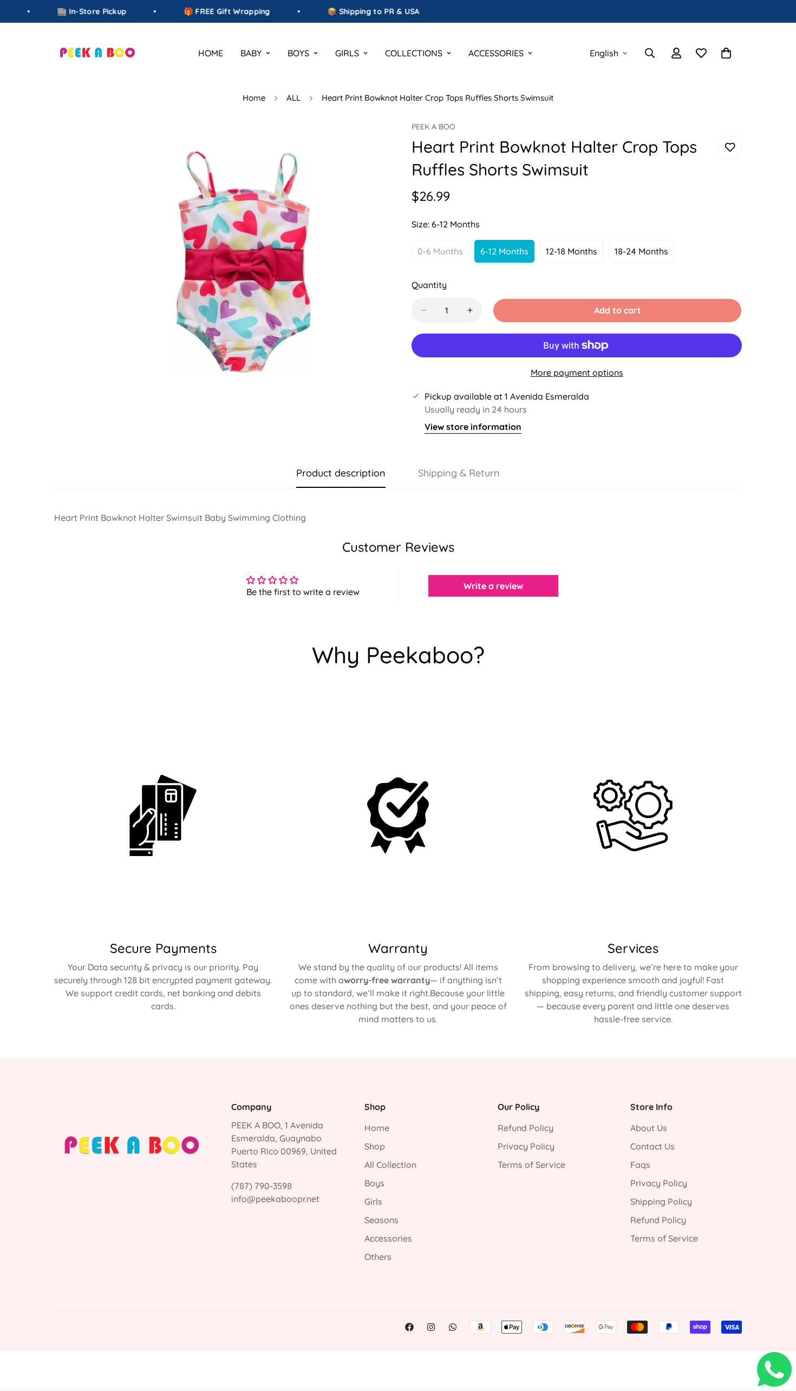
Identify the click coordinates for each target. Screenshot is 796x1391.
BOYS (298, 53)
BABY (251, 53)
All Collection (390, 1164)
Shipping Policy (661, 1201)
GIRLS (347, 53)
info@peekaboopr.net (275, 1198)
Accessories (388, 1238)
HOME (210, 53)
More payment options (577, 372)
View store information (473, 426)
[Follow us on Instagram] (431, 1327)
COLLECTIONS (413, 53)
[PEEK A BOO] (97, 53)
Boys (374, 1183)
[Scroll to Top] (774, 1332)
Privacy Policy (526, 1146)
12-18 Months (574, 254)
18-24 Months (644, 254)
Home (254, 98)
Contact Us (652, 1146)
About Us (648, 1127)
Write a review (493, 585)
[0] (726, 53)
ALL (293, 98)
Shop (374, 1146)
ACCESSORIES (496, 53)
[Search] (650, 53)
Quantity (429, 284)
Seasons (381, 1219)
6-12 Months (507, 254)
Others (378, 1256)
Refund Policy (525, 1127)
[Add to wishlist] (729, 147)
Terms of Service (531, 1164)
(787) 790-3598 (261, 1185)
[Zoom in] (375, 144)
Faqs (640, 1164)
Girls (373, 1201)
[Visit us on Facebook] (409, 1327)
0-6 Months (443, 254)
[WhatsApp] (452, 1327)
